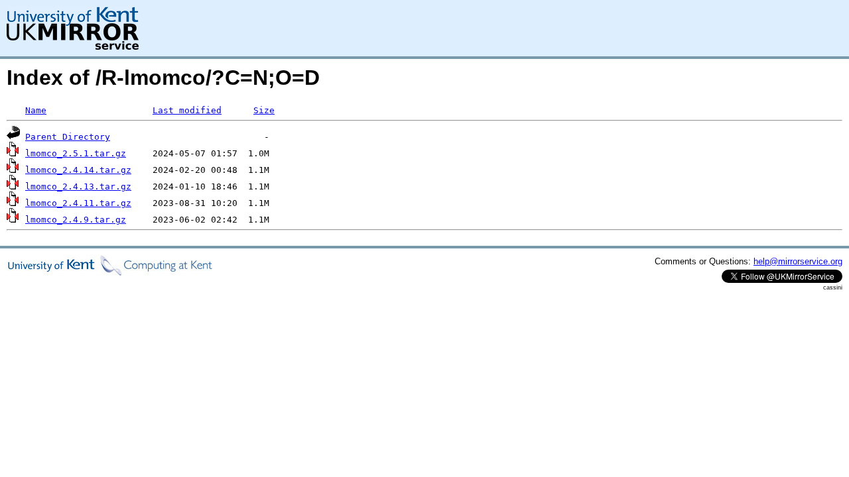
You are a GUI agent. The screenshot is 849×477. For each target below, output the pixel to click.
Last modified (187, 110)
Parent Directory (67, 137)
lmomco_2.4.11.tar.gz (78, 203)
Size (264, 110)
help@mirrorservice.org (797, 261)
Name (35, 110)
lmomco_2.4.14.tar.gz (78, 170)
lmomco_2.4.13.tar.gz (78, 186)
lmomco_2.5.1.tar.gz (75, 153)
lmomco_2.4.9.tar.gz (75, 220)
